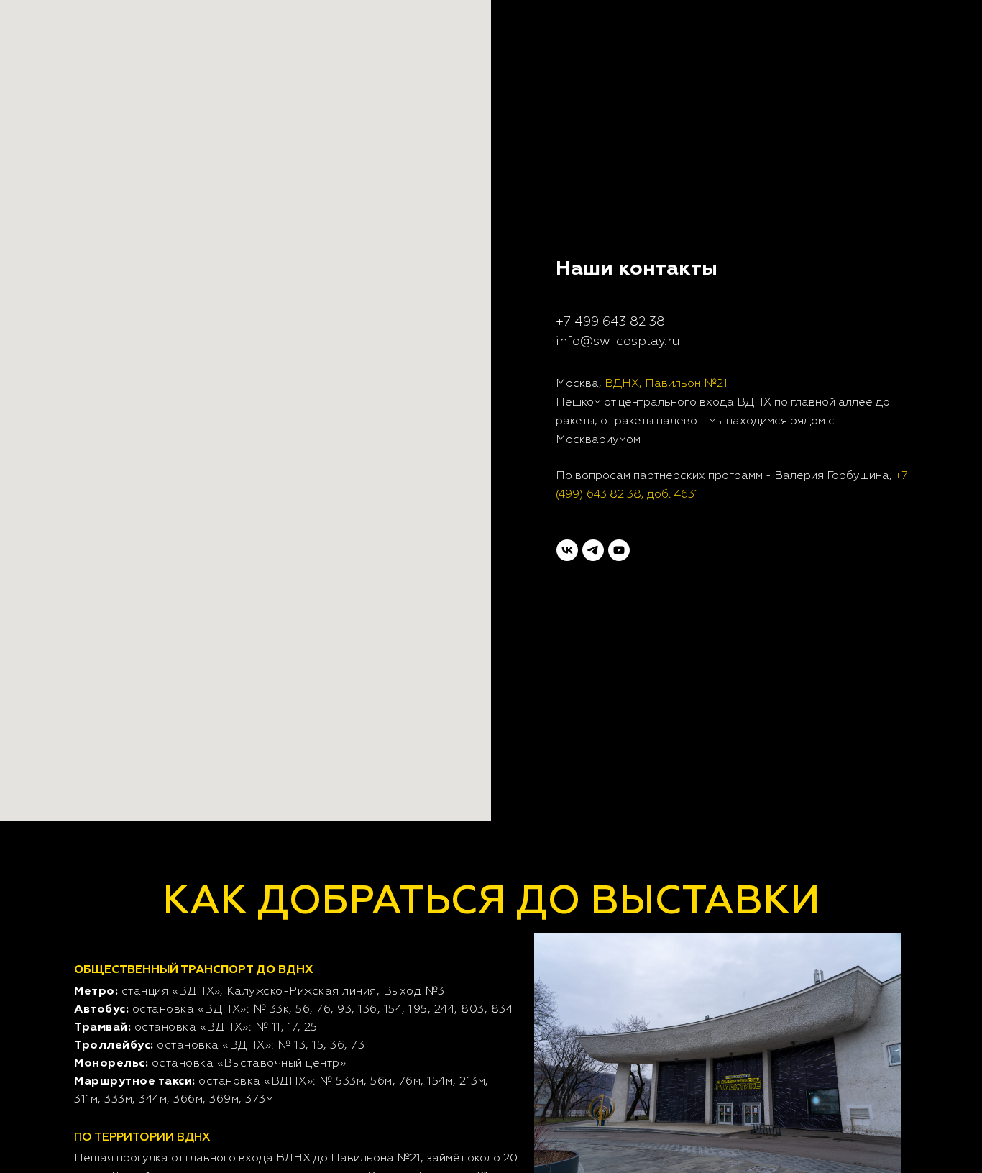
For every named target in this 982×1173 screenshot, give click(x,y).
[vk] (567, 550)
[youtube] (619, 550)
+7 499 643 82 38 (610, 322)
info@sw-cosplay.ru (618, 341)
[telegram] (593, 550)
